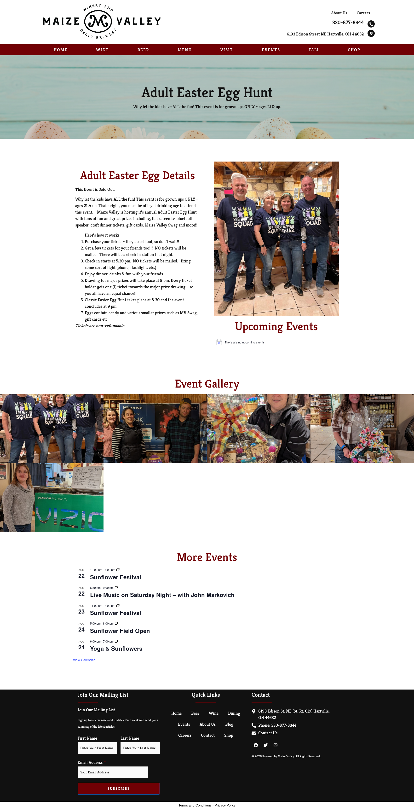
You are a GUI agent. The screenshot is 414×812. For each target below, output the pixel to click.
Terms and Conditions (195, 805)
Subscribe (119, 788)
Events (271, 49)
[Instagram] (275, 745)
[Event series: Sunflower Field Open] (116, 623)
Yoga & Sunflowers (116, 648)
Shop (354, 49)
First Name (87, 738)
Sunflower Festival (115, 577)
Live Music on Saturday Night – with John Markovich (162, 595)
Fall (314, 49)
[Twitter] (265, 745)
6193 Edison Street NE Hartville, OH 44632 (325, 34)
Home (61, 49)
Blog (229, 724)
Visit (226, 49)
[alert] (276, 342)
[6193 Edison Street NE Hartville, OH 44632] (371, 33)
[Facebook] (256, 745)
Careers (363, 13)
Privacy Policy (225, 805)
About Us (339, 13)
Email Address (90, 762)
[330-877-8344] (371, 24)
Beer (143, 49)
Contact (208, 735)
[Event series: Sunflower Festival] (118, 570)
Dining (234, 713)
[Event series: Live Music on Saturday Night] (116, 588)
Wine (102, 49)
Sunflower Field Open (120, 630)
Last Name (130, 738)
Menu (185, 49)
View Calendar (84, 659)
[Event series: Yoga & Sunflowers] (116, 641)
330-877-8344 (348, 22)
